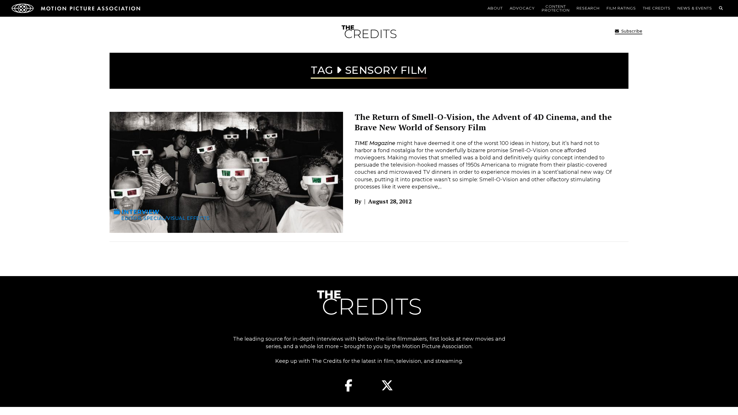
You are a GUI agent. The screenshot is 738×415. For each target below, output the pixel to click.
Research (588, 8)
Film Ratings (621, 8)
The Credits (657, 8)
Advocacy (522, 8)
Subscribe (631, 31)
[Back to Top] (719, 402)
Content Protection (556, 8)
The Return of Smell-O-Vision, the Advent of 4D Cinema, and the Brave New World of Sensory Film (483, 122)
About (495, 8)
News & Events (694, 8)
